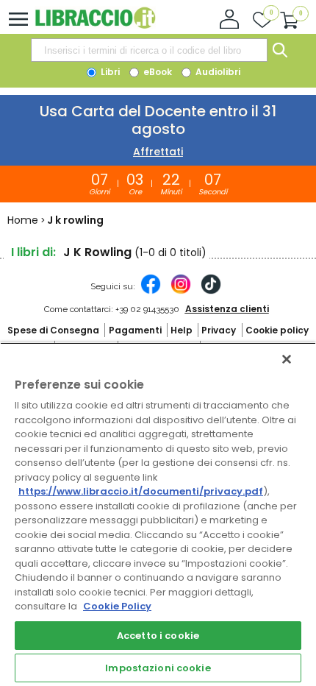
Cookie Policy (117, 606)
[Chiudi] (286, 359)
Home (22, 220)
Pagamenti (135, 330)
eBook (156, 72)
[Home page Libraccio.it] (95, 25)
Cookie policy (277, 330)
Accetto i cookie (158, 636)
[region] (158, 514)
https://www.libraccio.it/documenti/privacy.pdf (140, 491)
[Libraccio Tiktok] (211, 291)
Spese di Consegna (53, 330)
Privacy (218, 330)
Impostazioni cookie (157, 668)
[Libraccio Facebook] (150, 291)
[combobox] (149, 50)
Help (181, 330)
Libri (109, 72)
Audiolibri (216, 72)
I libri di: (33, 252)
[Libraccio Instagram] (180, 291)
